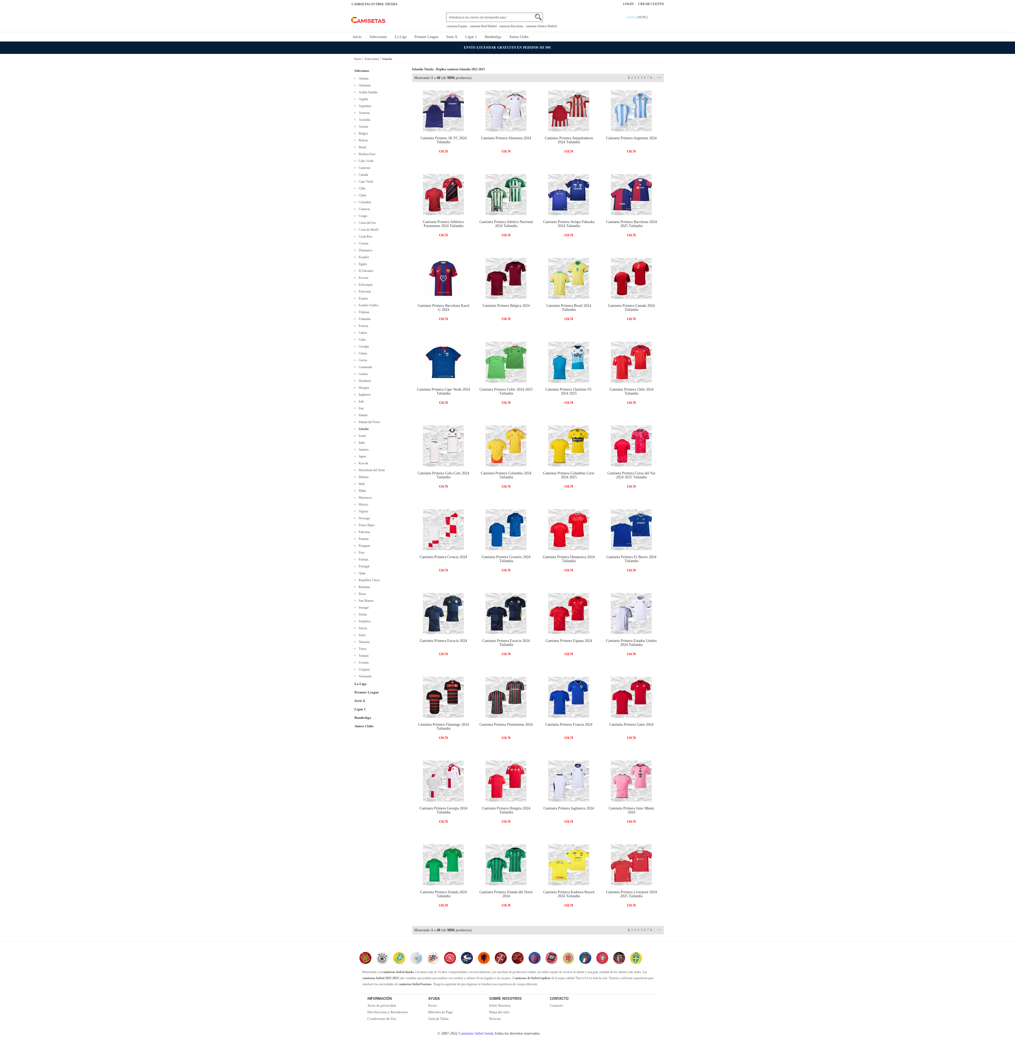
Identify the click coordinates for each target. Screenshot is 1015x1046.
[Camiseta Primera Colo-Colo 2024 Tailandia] (443, 446)
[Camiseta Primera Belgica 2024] (506, 278)
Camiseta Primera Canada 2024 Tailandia (631, 308)
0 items (631, 17)
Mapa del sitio (499, 1012)
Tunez (361, 649)
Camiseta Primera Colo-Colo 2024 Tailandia (443, 475)
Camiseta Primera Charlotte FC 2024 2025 (568, 391)
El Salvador (365, 271)
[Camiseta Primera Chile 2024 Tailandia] (631, 362)
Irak (360, 401)
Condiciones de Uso (381, 1019)
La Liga (401, 37)
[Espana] (365, 958)
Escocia (362, 278)
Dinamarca (364, 250)
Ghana (362, 353)
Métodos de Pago (440, 1012)
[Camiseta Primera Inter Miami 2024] (631, 781)
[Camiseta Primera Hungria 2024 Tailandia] (506, 781)
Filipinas (363, 312)
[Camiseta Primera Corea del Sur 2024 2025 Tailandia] (631, 446)
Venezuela (364, 676)
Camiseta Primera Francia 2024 (568, 724)
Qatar (361, 573)
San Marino (365, 601)
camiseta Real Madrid (483, 26)
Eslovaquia (364, 284)
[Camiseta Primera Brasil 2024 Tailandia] (568, 278)
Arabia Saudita (367, 92)
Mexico (362, 504)
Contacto (556, 1005)
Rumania (363, 587)
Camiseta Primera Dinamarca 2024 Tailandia (569, 559)
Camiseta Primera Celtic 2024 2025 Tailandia (506, 391)
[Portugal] (602, 958)
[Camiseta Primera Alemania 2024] (506, 111)
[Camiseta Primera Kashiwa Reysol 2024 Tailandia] (568, 865)
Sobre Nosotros (500, 1005)
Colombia (364, 202)
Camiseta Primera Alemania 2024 (506, 138)
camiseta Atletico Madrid (541, 26)
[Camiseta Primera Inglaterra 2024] (568, 781)
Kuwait (362, 463)
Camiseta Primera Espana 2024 (569, 641)
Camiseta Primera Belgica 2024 (506, 306)
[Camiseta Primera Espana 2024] (568, 613)
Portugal (363, 566)
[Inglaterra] (535, 958)
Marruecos (364, 497)
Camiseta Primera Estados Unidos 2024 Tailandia (631, 643)
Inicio (357, 37)
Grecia (362, 360)
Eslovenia (364, 291)
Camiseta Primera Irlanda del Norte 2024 (506, 894)
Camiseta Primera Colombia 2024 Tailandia (506, 475)
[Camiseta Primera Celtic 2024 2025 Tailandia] (506, 362)
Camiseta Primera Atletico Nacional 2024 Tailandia (506, 224)
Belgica (362, 133)
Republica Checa (368, 580)
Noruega (363, 518)
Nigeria (362, 511)
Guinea (362, 374)
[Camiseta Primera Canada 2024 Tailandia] (631, 278)
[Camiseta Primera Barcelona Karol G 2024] (443, 278)
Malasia (362, 477)
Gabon (362, 333)
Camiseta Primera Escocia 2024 (443, 641)
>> (659, 78)
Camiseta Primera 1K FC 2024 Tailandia (444, 140)
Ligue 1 (471, 37)
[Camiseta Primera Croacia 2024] (443, 529)
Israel (361, 436)
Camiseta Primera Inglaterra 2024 (568, 808)
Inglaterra (364, 394)
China (361, 195)
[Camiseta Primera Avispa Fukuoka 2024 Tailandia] (568, 194)
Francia (362, 326)
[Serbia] (501, 958)
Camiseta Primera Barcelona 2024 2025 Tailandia (631, 224)
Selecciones (378, 37)
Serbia (362, 614)
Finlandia (363, 319)
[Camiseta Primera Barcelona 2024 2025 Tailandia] (631, 194)
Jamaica (362, 449)
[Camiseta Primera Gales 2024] (631, 697)
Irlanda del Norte (368, 422)
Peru (361, 552)
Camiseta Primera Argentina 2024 (631, 138)
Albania (362, 78)
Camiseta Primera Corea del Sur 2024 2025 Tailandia (631, 475)
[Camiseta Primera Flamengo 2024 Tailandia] (443, 697)
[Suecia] (636, 958)
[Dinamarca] (450, 958)
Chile (361, 188)
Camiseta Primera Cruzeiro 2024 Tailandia (506, 559)
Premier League (426, 37)
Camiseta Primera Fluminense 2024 (506, 724)
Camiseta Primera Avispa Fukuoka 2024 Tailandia (568, 224)
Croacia (362, 243)
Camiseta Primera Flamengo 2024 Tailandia (443, 726)
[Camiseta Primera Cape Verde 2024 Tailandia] (443, 362)
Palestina (363, 532)
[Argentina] (416, 958)
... (654, 78)
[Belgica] (619, 958)
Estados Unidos (368, 305)
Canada (362, 175)
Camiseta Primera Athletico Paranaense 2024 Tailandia (443, 224)
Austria (362, 126)
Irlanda (362, 415)
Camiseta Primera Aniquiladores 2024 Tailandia (569, 140)
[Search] (538, 17)
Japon (361, 456)
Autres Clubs (518, 37)
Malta (361, 491)
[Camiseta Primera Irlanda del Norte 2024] (506, 865)
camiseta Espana (457, 26)
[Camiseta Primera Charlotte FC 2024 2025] (568, 362)
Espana (362, 298)
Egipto (362, 264)
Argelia (362, 99)
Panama (362, 539)
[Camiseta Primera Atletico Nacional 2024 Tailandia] (506, 194)
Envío (432, 1005)
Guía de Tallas (438, 1019)
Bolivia (362, 140)
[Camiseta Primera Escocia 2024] (443, 613)
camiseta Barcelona (511, 26)
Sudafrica (364, 621)
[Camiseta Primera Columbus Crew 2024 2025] (568, 446)
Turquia (362, 656)
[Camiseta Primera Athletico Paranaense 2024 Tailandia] (443, 194)
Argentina (364, 106)
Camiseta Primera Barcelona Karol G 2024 (443, 308)
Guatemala (364, 367)
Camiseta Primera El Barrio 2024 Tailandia (631, 559)
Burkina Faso (366, 154)
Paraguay (363, 546)
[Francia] (467, 958)
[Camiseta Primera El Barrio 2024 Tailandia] (631, 529)
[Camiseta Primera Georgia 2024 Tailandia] (443, 781)
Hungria (363, 388)
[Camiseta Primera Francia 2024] (568, 697)
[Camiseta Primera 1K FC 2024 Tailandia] (443, 111)
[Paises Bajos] (484, 958)
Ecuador (363, 257)
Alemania (364, 85)
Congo (362, 216)
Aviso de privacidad (381, 1005)
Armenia (363, 113)
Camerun (363, 168)
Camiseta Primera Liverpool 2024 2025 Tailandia (631, 894)
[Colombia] (568, 958)
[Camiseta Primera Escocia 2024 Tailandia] (506, 613)
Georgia (363, 346)
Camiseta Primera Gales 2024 (631, 724)
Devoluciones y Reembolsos (387, 1012)
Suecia (362, 628)
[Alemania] (382, 958)
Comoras (363, 209)
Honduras (364, 381)
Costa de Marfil (367, 230)
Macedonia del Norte (371, 470)
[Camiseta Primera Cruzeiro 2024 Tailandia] (506, 529)
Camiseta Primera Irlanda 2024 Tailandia (443, 894)
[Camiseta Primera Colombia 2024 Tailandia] (506, 446)
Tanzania (363, 642)
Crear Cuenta (651, 4)
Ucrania (362, 662)
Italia (361, 443)
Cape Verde (365, 181)
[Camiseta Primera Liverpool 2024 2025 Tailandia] (631, 865)
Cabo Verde (365, 161)
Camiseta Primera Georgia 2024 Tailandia (443, 810)
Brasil (361, 147)
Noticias (495, 1019)
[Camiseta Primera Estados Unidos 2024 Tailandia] (631, 613)
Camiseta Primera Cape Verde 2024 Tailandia (443, 391)
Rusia (361, 594)
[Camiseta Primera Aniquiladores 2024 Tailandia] (568, 111)
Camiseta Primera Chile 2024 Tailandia (631, 391)
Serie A (451, 37)
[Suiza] (518, 958)
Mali (361, 484)
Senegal (362, 607)
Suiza (361, 635)
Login (628, 4)
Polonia (362, 559)
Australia (363, 120)
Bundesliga (493, 37)
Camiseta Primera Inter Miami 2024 (631, 810)
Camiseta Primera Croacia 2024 (443, 557)
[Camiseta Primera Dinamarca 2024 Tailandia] (568, 529)
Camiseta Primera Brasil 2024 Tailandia (568, 308)
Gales (361, 339)
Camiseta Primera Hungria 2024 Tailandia (506, 810)
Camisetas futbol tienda (476, 1033)
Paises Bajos (366, 525)
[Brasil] (399, 958)
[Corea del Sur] (551, 958)
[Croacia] (433, 958)
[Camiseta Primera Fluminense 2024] (506, 697)
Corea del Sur (366, 223)
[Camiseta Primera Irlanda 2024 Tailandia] (443, 865)
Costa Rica (364, 236)
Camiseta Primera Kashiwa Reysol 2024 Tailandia (568, 894)
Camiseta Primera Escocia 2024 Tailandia (506, 643)
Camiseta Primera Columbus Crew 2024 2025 (568, 475)
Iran (360, 408)
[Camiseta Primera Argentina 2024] (631, 111)
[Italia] (585, 958)
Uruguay (363, 669)
